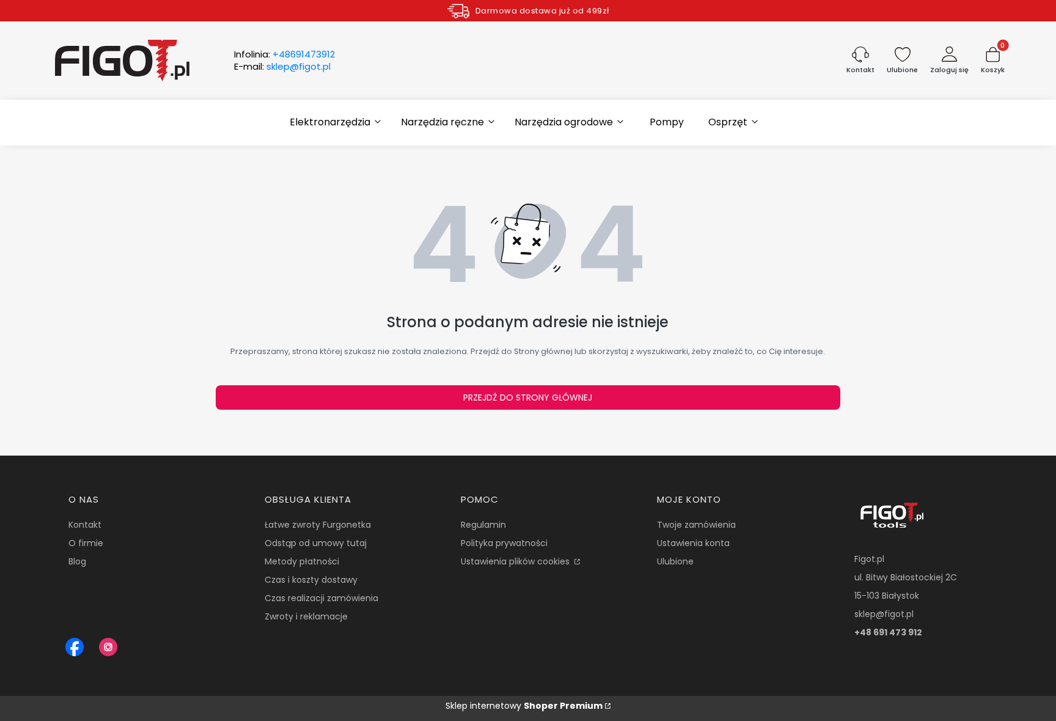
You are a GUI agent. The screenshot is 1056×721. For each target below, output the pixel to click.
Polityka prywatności (504, 543)
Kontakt (84, 525)
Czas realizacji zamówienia (321, 598)
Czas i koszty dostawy (311, 580)
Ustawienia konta (693, 543)
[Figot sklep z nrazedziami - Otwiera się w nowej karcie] (74, 647)
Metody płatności (302, 561)
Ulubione (675, 561)
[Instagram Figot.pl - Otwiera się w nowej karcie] (108, 647)
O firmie (85, 543)
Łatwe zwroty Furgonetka (318, 525)
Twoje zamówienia (696, 525)
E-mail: (282, 67)
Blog (77, 561)
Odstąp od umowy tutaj (316, 543)
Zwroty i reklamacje (306, 616)
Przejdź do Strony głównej (527, 397)
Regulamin (483, 525)
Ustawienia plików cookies (516, 561)
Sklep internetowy (524, 706)
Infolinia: (284, 54)
